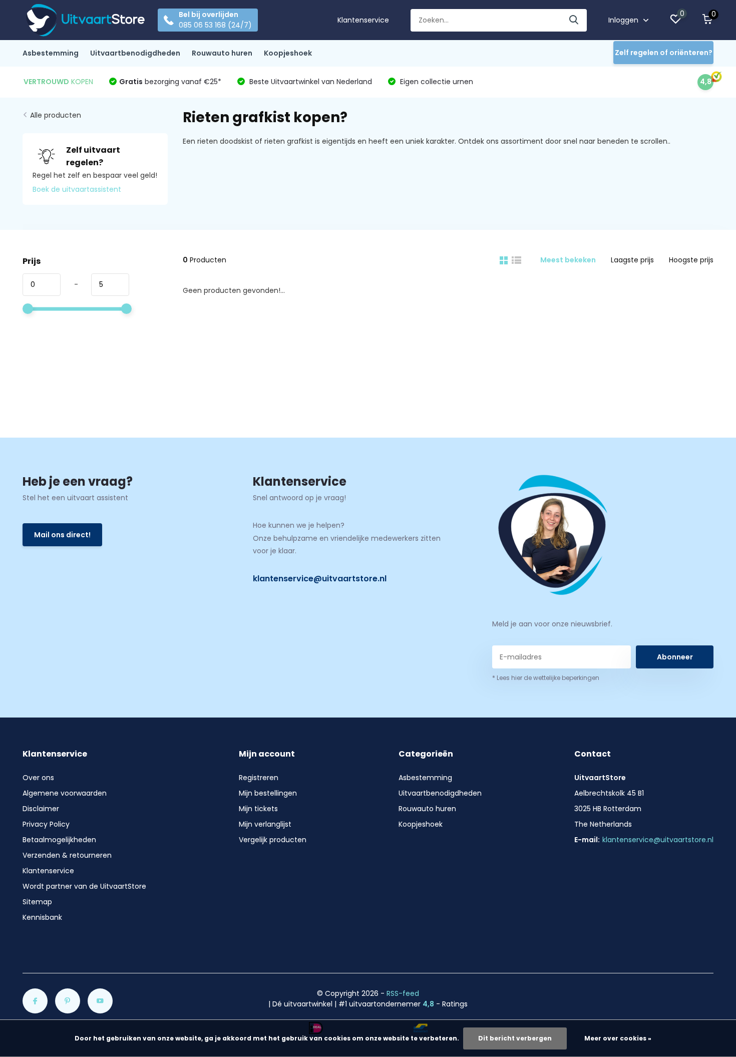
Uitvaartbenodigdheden (135, 53)
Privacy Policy (46, 824)
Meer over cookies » (617, 1038)
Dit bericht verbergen (515, 1038)
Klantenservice (363, 20)
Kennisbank (42, 917)
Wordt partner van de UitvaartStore (84, 886)
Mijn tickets (258, 809)
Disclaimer (41, 809)
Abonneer (675, 657)
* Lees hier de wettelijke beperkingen (545, 677)
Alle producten (55, 115)
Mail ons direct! (62, 535)
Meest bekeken (568, 260)
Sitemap (37, 902)
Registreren (258, 778)
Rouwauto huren (222, 53)
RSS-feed (403, 993)
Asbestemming (51, 53)
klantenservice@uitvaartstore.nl (320, 578)
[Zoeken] (574, 20)
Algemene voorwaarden (65, 793)
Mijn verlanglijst (265, 824)
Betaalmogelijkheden (59, 840)
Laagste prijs (632, 260)
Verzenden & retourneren (67, 855)
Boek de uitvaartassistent (77, 189)
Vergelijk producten (272, 840)
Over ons (38, 778)
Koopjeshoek (288, 53)
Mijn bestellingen (268, 793)
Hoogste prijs (691, 260)
